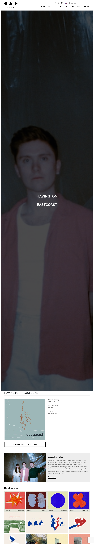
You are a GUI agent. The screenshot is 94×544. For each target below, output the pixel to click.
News (43, 6)
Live (66, 6)
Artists (50, 6)
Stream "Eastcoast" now (24, 444)
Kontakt (87, 6)
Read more (52, 477)
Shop (73, 6)
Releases (59, 6)
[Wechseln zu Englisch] (66, 3)
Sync (79, 6)
